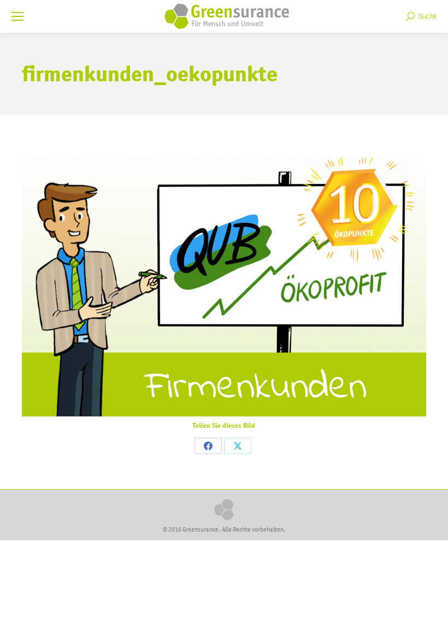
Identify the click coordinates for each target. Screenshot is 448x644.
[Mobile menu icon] (17, 16)
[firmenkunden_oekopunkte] (224, 281)
